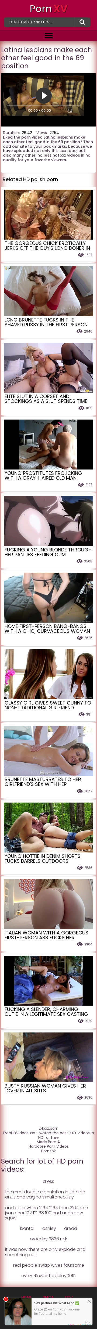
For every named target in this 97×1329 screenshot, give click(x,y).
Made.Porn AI (49, 1142)
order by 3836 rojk (48, 1239)
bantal (27, 1228)
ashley (49, 1228)
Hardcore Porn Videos (49, 1146)
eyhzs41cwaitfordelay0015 (48, 1276)
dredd (70, 1228)
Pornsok (48, 1151)
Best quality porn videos (82, 22)
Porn (48, 9)
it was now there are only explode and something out (45, 1252)
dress (48, 1181)
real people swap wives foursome (48, 1265)
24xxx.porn (48, 1128)
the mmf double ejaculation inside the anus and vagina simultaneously (45, 1194)
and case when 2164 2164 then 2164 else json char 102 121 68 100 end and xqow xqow (46, 1213)
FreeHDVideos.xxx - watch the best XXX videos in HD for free (48, 1135)
